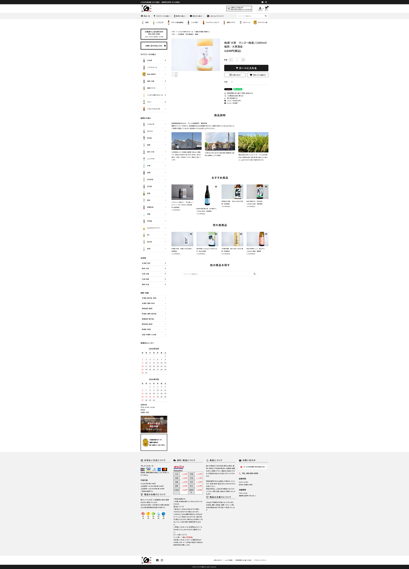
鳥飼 (148, 214)
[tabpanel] (195, 55)
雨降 (148, 249)
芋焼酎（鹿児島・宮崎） (149, 298)
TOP (173, 32)
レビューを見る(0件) (232, 101)
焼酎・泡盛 (150, 81)
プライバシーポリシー (260, 560)
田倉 (148, 193)
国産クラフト (231, 22)
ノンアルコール (152, 67)
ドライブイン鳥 (262, 22)
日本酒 (149, 60)
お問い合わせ (234, 75)
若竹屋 (149, 186)
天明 (148, 166)
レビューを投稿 (230, 103)
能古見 (149, 242)
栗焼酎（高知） (146, 329)
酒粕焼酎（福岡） (147, 308)
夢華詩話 (150, 207)
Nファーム (246, 22)
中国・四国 (145, 279)
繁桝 (146, 22)
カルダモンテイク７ (153, 228)
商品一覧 (147, 16)
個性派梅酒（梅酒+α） (203, 32)
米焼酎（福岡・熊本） (148, 303)
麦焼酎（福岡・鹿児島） (149, 314)
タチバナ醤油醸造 (177, 22)
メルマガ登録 (228, 560)
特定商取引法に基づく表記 (243, 560)
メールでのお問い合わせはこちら (252, 467)
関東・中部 (145, 268)
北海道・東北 (146, 263)
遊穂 (148, 172)
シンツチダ (150, 159)
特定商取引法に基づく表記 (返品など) (238, 93)
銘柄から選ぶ (180, 16)
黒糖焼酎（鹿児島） (148, 319)
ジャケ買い (194, 22)
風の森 (149, 138)
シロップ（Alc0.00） (153, 109)
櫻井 (148, 200)
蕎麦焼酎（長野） (147, 324)
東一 (148, 235)
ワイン (149, 102)
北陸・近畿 (145, 274)
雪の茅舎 (150, 179)
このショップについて (217, 16)
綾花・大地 (150, 152)
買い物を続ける (231, 98)
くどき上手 (159, 22)
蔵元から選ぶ (197, 16)
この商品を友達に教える (233, 96)
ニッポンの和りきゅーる (185, 32)
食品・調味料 (151, 74)
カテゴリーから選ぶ (162, 16)
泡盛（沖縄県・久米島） (149, 334)
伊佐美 (149, 221)
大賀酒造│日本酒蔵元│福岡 (188, 34)
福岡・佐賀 (145, 284)
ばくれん (150, 131)
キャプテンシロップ (212, 22)
